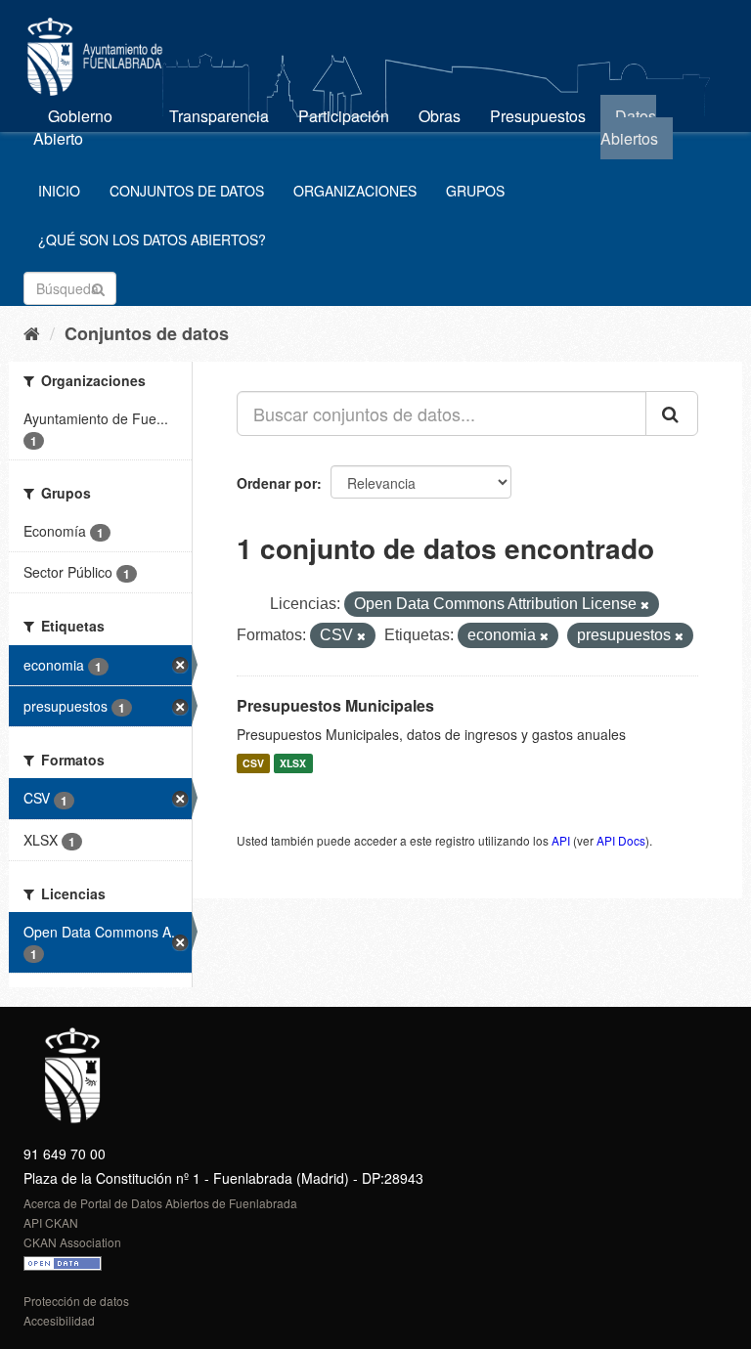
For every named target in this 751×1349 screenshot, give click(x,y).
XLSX (293, 763)
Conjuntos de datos (187, 190)
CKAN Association (72, 1242)
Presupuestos (538, 116)
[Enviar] (98, 287)
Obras (440, 116)
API (561, 840)
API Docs (620, 840)
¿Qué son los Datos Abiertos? (152, 239)
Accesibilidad (59, 1320)
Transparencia (219, 116)
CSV (253, 763)
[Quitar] (645, 605)
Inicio (59, 190)
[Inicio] (31, 332)
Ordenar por (277, 483)
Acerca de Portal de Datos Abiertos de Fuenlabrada (160, 1203)
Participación (343, 116)
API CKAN (50, 1222)
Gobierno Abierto (72, 127)
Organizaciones (355, 190)
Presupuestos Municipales (335, 705)
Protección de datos (76, 1300)
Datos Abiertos (629, 127)
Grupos (475, 190)
